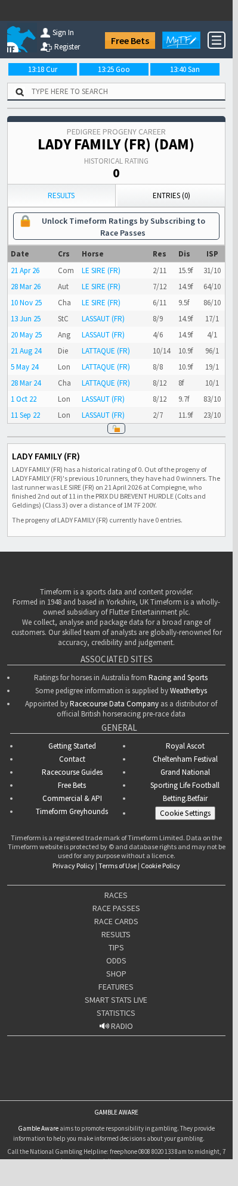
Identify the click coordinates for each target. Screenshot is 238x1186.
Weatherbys (188, 691)
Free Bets (130, 40)
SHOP (116, 973)
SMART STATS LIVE (116, 999)
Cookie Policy (160, 865)
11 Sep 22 (25, 415)
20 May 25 (26, 335)
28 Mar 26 (26, 286)
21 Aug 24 (26, 351)
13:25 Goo (114, 69)
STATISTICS (116, 1012)
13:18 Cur (42, 69)
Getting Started (72, 746)
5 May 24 (24, 367)
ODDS (116, 960)
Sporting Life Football (185, 785)
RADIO (121, 1026)
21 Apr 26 (25, 270)
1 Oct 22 (23, 399)
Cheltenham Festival (185, 759)
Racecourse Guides (72, 772)
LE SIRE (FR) (101, 270)
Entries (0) (171, 195)
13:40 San (185, 69)
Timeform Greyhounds (72, 811)
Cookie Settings (185, 813)
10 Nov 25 (26, 303)
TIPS (116, 947)
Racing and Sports (178, 677)
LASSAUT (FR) (103, 319)
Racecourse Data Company (114, 704)
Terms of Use (117, 865)
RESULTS (116, 934)
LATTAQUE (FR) (106, 351)
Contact (72, 759)
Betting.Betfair (185, 798)
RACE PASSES (116, 908)
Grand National (185, 772)
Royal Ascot (185, 746)
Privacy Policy (73, 865)
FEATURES (116, 986)
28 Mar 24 (26, 383)
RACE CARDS (116, 921)
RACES (116, 895)
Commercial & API (72, 798)
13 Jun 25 (26, 319)
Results (61, 195)
